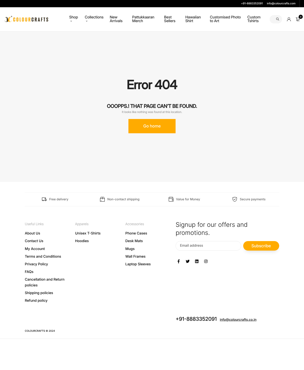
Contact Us (34, 241)
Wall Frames (135, 257)
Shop (73, 17)
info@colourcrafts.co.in (238, 319)
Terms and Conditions (43, 257)
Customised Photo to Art (225, 19)
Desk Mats (134, 241)
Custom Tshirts (254, 19)
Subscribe (261, 245)
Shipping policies (39, 293)
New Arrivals (116, 19)
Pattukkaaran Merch (143, 19)
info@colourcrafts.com (281, 3)
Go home (152, 126)
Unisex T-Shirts (88, 233)
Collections (94, 17)
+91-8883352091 (252, 3)
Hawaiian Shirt (193, 19)
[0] (298, 19)
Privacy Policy (36, 264)
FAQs (29, 272)
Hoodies (82, 241)
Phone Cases (136, 233)
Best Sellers (169, 19)
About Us (32, 233)
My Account (35, 249)
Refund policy (36, 301)
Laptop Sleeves (138, 264)
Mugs (130, 249)
